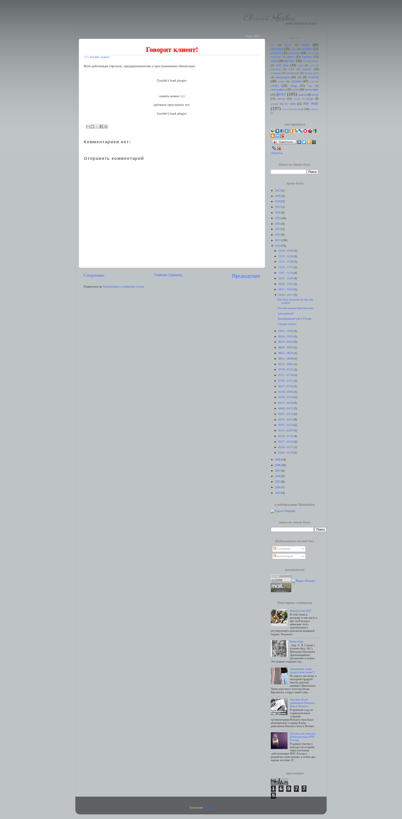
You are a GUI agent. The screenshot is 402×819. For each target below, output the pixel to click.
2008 (278, 465)
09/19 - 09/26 (286, 342)
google (274, 104)
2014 (278, 223)
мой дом (282, 65)
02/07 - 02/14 (286, 425)
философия (311, 89)
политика (276, 73)
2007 (278, 470)
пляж (291, 69)
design (309, 98)
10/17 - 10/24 (286, 289)
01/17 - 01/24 (286, 441)
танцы (293, 85)
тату (310, 86)
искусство (294, 53)
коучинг (94, 57)
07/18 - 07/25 (286, 369)
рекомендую (282, 77)
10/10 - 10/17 (286, 295)
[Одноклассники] (309, 142)
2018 (278, 201)
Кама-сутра (296, 641)
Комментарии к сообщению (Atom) (123, 286)
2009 (278, 459)
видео (306, 45)
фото (281, 94)
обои (312, 65)
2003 (278, 493)
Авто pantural (285, 313)
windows (314, 109)
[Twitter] (304, 142)
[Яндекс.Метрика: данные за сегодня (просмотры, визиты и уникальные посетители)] (303, 581)
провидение (292, 73)
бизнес (288, 45)
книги (274, 61)
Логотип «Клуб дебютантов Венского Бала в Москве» (302, 703)
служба (296, 81)
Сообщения (283, 548)
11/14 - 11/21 (286, 267)
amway (281, 98)
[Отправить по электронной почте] (88, 126)
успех (295, 89)
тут (183, 96)
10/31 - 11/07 (286, 278)
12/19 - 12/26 (286, 256)
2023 (278, 190)
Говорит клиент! (287, 324)
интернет (276, 53)
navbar (285, 109)
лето (305, 61)
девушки (277, 49)
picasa (295, 109)
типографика (278, 89)
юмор (315, 94)
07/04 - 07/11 (286, 380)
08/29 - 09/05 (286, 347)
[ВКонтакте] (299, 142)
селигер (313, 77)
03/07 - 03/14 (286, 414)
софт (312, 81)
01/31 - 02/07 (286, 430)
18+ (273, 45)
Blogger (297, 99)
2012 (278, 234)
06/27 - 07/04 (286, 386)
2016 (278, 212)
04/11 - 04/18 (286, 402)
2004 (278, 487)
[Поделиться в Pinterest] (106, 126)
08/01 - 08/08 (286, 358)
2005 (278, 481)
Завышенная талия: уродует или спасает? (302, 671)
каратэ (290, 56)
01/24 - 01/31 (286, 436)
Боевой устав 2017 (301, 610)
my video (290, 103)
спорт (275, 85)
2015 (278, 218)
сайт (299, 77)
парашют (276, 69)
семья (281, 81)
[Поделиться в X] (97, 126)
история (311, 53)
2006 (278, 476)
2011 (278, 240)
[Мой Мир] (314, 142)
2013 (278, 229)
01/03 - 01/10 (286, 452)
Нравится (277, 153)
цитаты (302, 94)
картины (307, 56)
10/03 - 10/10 (286, 331)
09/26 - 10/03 (286, 336)
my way (311, 103)
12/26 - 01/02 (286, 250)
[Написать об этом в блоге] (92, 126)
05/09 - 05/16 (286, 397)
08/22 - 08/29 (286, 353)
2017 (278, 207)
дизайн (307, 49)
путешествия (311, 73)
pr (302, 109)
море (300, 65)
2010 (278, 245)
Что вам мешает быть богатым (295, 308)
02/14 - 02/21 (286, 419)
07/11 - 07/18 (286, 375)
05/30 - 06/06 (286, 392)
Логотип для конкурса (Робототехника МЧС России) (303, 737)
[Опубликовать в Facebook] (101, 126)
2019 (278, 196)
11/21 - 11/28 (286, 261)
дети (293, 49)
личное (314, 61)
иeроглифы (276, 57)
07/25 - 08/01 (286, 364)
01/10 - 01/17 (286, 447)
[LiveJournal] (274, 148)
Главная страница (168, 275)
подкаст (105, 57)
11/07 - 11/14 (286, 272)
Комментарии (284, 556)
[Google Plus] (279, 148)
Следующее (94, 275)
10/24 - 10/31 (286, 284)
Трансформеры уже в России (294, 318)
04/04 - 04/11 (286, 408)
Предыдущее (246, 276)
